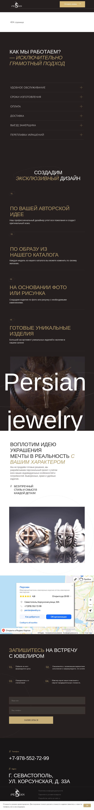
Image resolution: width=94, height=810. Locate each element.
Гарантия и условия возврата (49, 794)
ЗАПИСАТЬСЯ (31, 720)
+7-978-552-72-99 (29, 758)
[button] (72, 4)
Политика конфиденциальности (50, 791)
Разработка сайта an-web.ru (49, 798)
